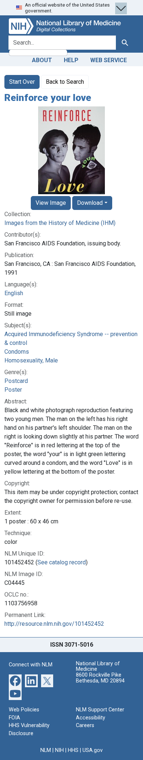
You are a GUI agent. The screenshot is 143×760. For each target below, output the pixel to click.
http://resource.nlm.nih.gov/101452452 (54, 623)
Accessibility (90, 718)
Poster (13, 389)
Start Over (22, 81)
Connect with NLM (30, 665)
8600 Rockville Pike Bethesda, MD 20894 (100, 678)
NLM (45, 750)
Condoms (16, 351)
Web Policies (24, 710)
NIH (59, 750)
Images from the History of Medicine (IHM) (59, 222)
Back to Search (65, 81)
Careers (85, 725)
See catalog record (61, 562)
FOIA (14, 718)
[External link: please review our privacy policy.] (15, 680)
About (42, 60)
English (13, 293)
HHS (73, 750)
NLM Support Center (100, 710)
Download (90, 202)
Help (71, 60)
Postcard (16, 380)
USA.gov (92, 750)
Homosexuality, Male (31, 360)
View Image (51, 202)
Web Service (108, 60)
